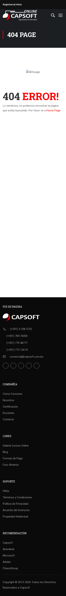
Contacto (8, 419)
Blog (5, 452)
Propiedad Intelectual (15, 516)
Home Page (53, 110)
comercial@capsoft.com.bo (26, 356)
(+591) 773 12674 (16, 349)
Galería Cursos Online (16, 445)
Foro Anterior (11, 464)
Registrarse (9, 4)
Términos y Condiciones (17, 497)
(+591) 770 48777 (16, 342)
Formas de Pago (13, 458)
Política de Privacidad (15, 503)
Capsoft (8, 542)
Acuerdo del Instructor (16, 510)
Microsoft (9, 555)
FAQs (6, 491)
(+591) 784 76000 (16, 336)
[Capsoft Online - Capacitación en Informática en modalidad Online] (20, 15)
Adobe (7, 562)
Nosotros (8, 400)
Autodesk (8, 549)
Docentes (8, 413)
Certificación (10, 406)
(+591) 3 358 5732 (21, 329)
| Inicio (18, 4)
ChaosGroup (10, 568)
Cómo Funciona (12, 394)
